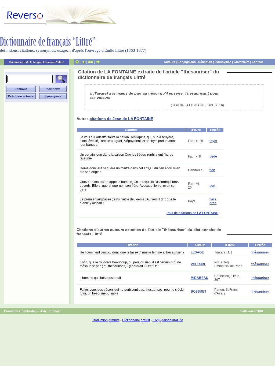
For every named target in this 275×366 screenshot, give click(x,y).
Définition (205, 62)
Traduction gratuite (106, 320)
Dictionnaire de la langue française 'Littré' (36, 62)
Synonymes (223, 62)
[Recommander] (98, 62)
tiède (213, 156)
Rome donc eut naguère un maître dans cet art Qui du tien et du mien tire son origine (130, 170)
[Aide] (77, 62)
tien (212, 170)
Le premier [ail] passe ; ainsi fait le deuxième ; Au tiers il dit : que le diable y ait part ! (128, 201)
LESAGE (197, 252)
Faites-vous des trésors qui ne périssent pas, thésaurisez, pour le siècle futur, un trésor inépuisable (132, 291)
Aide (43, 311)
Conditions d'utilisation (21, 311)
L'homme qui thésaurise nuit (100, 278)
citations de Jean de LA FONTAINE (121, 119)
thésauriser (260, 252)
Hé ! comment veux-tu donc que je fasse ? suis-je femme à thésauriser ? (132, 252)
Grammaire (241, 62)
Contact (257, 62)
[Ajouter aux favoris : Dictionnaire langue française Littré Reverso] (83, 62)
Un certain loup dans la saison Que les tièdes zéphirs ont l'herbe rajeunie (126, 156)
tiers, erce (213, 201)
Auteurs (169, 62)
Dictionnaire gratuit (136, 320)
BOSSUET (198, 291)
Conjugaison (187, 62)
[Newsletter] (90, 62)
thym (213, 141)
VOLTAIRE (198, 264)
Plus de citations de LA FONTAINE (192, 213)
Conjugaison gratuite (168, 320)
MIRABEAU (199, 278)
